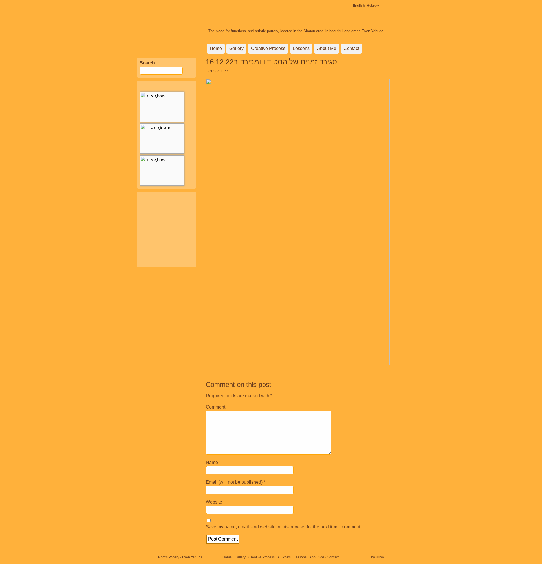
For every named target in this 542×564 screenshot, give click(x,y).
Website (214, 502)
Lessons (301, 48)
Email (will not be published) (234, 482)
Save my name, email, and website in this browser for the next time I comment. (283, 526)
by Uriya (377, 557)
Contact (351, 48)
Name (212, 462)
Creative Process (268, 48)
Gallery (236, 48)
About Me (326, 48)
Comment (215, 407)
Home (216, 48)
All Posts (284, 557)
